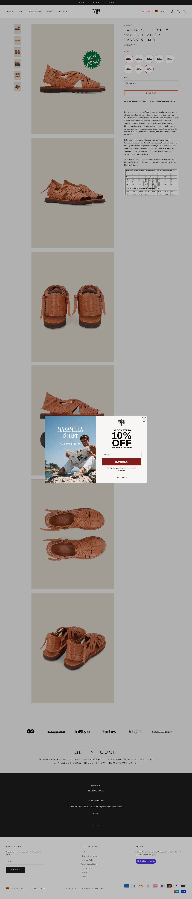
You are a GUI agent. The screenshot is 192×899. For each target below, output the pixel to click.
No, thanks (122, 477)
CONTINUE (121, 461)
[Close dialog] (144, 419)
